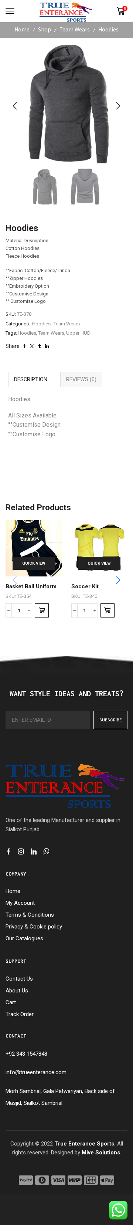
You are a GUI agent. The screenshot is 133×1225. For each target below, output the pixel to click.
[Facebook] (8, 852)
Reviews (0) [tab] (81, 379)
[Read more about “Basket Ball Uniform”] (42, 610)
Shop (44, 29)
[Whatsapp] (46, 852)
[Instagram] (21, 852)
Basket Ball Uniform (31, 586)
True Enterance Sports (84, 1143)
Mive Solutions (101, 1152)
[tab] (30, 379)
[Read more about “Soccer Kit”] (107, 610)
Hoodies (108, 29)
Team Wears (74, 29)
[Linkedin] (34, 852)
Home (22, 29)
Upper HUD (78, 333)
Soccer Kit (85, 586)
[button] (15, 106)
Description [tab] (30, 379)
